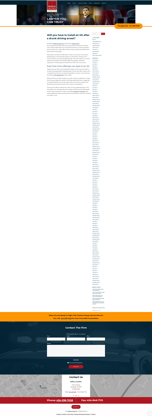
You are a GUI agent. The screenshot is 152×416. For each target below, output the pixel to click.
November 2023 (96, 125)
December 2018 (95, 233)
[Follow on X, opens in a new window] (78, 396)
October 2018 (95, 237)
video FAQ (96, 3)
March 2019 (95, 227)
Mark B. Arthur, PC (59, 43)
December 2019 (95, 215)
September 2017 (96, 262)
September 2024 (96, 105)
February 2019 (95, 229)
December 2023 (95, 123)
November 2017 (96, 258)
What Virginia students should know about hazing (98, 299)
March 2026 (95, 70)
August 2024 (95, 107)
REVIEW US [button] (76, 407)
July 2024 (94, 109)
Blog (90, 3)
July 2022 (94, 156)
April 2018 (94, 249)
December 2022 (96, 146)
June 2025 (94, 87)
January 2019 (95, 231)
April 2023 (95, 138)
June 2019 (94, 221)
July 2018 (94, 243)
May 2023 (94, 136)
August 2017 (95, 264)
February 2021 (95, 190)
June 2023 (94, 134)
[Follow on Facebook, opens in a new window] (74, 396)
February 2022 (95, 166)
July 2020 (94, 203)
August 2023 (95, 130)
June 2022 (94, 158)
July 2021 (94, 180)
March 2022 (95, 164)
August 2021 (95, 178)
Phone (88, 336)
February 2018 (95, 252)
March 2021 (95, 188)
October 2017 (95, 260)
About (74, 3)
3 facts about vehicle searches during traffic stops (98, 289)
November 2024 (96, 101)
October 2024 (95, 103)
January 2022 (95, 168)
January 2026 (95, 73)
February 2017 (95, 276)
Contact (104, 3)
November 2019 (96, 217)
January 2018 (95, 254)
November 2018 (96, 235)
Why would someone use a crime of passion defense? (98, 296)
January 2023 (95, 144)
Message (49, 343)
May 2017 (94, 270)
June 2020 (94, 205)
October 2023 (95, 127)
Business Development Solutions (82, 414)
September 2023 (96, 129)
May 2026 (94, 66)
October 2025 (95, 79)
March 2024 (95, 117)
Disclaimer (76, 360)
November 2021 (96, 172)
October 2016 (95, 284)
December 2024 (96, 99)
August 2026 (95, 60)
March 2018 (95, 251)
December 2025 (96, 75)
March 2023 (95, 140)
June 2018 (94, 245)
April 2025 (95, 91)
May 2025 (94, 89)
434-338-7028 (134, 26)
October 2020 (95, 197)
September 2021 (96, 176)
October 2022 (95, 150)
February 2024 (95, 119)
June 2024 (94, 111)
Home (68, 3)
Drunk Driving (76, 43)
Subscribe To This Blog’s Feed (99, 307)
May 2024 (94, 113)
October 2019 (95, 219)
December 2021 (95, 170)
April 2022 (95, 162)
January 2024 (95, 121)
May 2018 (94, 247)
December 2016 (95, 280)
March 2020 (95, 211)
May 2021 (94, 184)
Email (68, 336)
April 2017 (94, 272)
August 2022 (95, 154)
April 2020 (95, 209)
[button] (151, 407)
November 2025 (96, 77)
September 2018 (96, 239)
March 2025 (95, 93)
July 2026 (94, 62)
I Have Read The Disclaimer (76, 362)
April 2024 (95, 115)
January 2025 (95, 97)
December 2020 (96, 193)
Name (48, 336)
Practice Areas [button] (82, 3)
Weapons (94, 53)
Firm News (95, 49)
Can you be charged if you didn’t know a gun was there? (99, 293)
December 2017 (95, 256)
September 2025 (96, 81)
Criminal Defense (96, 41)
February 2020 (95, 213)
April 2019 (94, 225)
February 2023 (95, 142)
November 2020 (96, 195)
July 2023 (94, 132)
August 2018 (95, 241)
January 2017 (95, 278)
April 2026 (95, 68)
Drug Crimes (95, 43)
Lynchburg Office (76, 389)
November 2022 (96, 148)
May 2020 (94, 207)
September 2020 (96, 199)
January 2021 (95, 192)
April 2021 (94, 186)
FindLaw (93, 414)
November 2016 (96, 282)
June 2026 (94, 64)
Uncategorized (95, 51)
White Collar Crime (96, 55)
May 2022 (94, 160)
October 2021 (95, 174)
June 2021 (94, 182)
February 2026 (95, 71)
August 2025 (95, 83)
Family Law (95, 47)
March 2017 (95, 274)
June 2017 (94, 268)
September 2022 (96, 152)
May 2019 (94, 223)
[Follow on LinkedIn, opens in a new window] (76, 396)
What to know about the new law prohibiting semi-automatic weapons (98, 302)
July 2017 (94, 266)
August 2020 (95, 201)
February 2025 (95, 95)
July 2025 (94, 85)
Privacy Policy (70, 414)
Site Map (64, 414)
